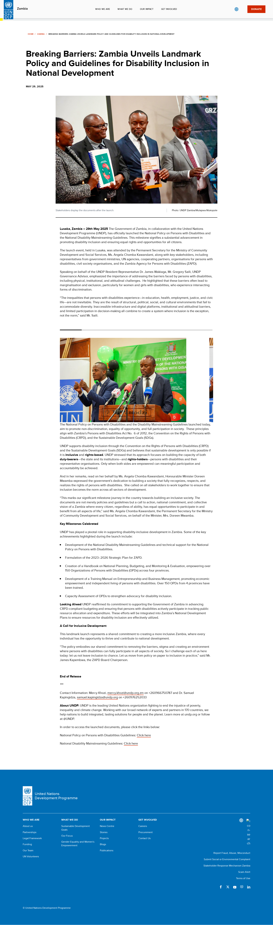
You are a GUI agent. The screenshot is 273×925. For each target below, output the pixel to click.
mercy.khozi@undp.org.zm (125, 692)
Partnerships (29, 832)
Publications (106, 850)
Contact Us (144, 838)
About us (28, 826)
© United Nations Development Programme (47, 908)
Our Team (28, 850)
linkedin (248, 886)
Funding (27, 844)
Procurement (145, 832)
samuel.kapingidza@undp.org (97, 697)
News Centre (107, 826)
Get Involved (169, 9)
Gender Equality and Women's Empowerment (77, 843)
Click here (144, 735)
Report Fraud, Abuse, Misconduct (231, 853)
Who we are (102, 9)
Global (236, 9)
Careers (142, 826)
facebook (220, 886)
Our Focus (67, 836)
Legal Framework (32, 838)
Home (30, 34)
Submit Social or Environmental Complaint (227, 859)
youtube (234, 886)
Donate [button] (256, 9)
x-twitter (227, 886)
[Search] (248, 832)
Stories (103, 832)
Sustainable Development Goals (75, 827)
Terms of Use (243, 878)
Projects (104, 838)
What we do (125, 9)
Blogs (103, 844)
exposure (241, 886)
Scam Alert (244, 872)
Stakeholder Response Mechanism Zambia (226, 865)
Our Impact (147, 9)
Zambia (22, 9)
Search (243, 9)
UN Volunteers (31, 856)
